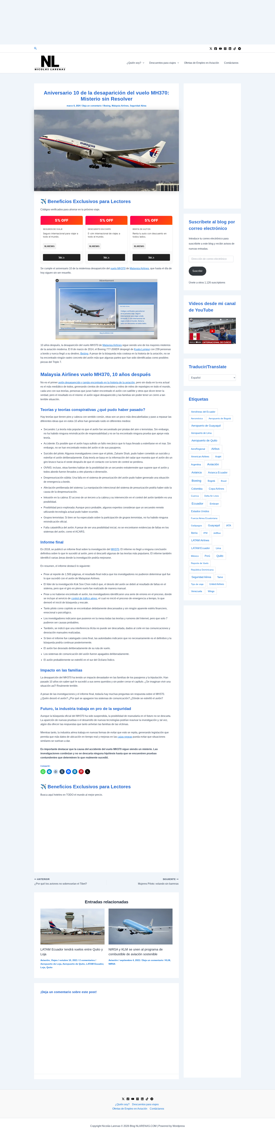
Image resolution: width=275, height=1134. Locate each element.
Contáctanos (231, 62)
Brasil (223, 481)
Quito (49, 967)
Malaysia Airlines (120, 106)
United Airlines (216, 584)
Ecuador (197, 503)
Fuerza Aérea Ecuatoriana (204, 518)
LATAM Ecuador (94, 964)
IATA (228, 525)
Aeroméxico (197, 418)
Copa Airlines (216, 488)
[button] (35, 48)
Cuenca (195, 496)
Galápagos (196, 525)
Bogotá (211, 480)
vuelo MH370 (118, 268)
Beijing (84, 353)
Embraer (214, 503)
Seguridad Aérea (138, 106)
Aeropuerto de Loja (50, 964)
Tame (220, 577)
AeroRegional (198, 449)
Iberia (194, 533)
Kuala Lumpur (142, 349)
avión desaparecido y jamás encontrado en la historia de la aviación (96, 382)
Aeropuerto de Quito (74, 964)
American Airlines (200, 456)
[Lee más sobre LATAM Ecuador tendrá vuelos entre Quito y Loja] (72, 926)
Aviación (45, 960)
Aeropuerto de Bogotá (220, 418)
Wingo (211, 591)
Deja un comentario (92, 106)
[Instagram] (225, 48)
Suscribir (197, 271)
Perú (207, 556)
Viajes (54, 960)
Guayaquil (214, 525)
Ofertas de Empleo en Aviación (201, 62)
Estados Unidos (200, 511)
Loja (42, 967)
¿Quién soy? (134, 62)
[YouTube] (220, 48)
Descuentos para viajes (162, 62)
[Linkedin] (230, 48)
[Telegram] (239, 48)
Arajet (218, 456)
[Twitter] (210, 48)
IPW (205, 533)
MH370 (115, 549)
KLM (167, 960)
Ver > (62, 257)
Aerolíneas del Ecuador (203, 411)
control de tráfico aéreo (84, 598)
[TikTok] (234, 48)
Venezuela (196, 591)
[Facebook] (215, 48)
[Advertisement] (137, 22)
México (195, 556)
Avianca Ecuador (217, 472)
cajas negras (125, 736)
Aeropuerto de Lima (201, 433)
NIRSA (112, 964)
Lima (218, 548)
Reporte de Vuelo (199, 563)
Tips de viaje (197, 584)
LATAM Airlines (200, 540)
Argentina (196, 464)
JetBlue (217, 533)
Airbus (215, 448)
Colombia (196, 488)
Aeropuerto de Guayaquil (206, 425)
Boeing (106, 106)
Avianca (196, 472)
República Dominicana (202, 569)
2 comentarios (87, 960)
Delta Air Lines (211, 496)
